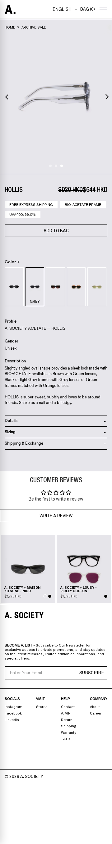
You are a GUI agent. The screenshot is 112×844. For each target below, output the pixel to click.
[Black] (14, 286)
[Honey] (96, 286)
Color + (12, 262)
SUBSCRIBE (91, 673)
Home (10, 27)
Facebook (13, 713)
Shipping (68, 726)
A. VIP (65, 713)
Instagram (13, 707)
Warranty (68, 732)
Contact (68, 707)
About (95, 707)
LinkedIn (12, 720)
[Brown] (76, 286)
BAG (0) (87, 9)
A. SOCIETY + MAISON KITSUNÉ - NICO (22, 589)
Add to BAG (56, 230)
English (62, 9)
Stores (42, 707)
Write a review (56, 515)
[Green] (55, 286)
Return (66, 720)
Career (95, 713)
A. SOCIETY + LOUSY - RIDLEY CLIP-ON (78, 589)
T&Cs (66, 739)
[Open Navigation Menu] (102, 9)
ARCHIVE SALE (33, 27)
